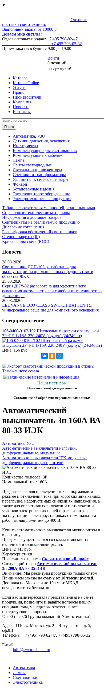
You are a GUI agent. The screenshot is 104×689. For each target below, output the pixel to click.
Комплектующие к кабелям (37, 155)
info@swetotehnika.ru (31, 649)
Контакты (22, 111)
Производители (27, 97)
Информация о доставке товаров (32, 217)
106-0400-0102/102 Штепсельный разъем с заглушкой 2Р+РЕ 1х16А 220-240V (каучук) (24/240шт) (50, 333)
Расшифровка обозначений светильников (39, 231)
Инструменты (25, 145)
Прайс (18, 92)
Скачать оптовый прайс (65, 558)
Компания (22, 102)
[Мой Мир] (59, 356)
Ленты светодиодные (32, 165)
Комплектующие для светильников (45, 150)
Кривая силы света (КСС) (25, 241)
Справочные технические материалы (36, 212)
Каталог (20, 78)
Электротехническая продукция (42, 198)
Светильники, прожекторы (37, 170)
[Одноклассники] (52, 356)
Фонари (20, 184)
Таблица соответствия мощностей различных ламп (48, 207)
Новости (21, 106)
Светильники (25, 677)
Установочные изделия (33, 189)
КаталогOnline (26, 82)
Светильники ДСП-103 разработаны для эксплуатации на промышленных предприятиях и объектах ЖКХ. (47, 271)
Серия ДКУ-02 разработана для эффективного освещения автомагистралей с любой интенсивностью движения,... (52, 291)
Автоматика (24, 667)
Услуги (19, 87)
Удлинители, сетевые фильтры (40, 179)
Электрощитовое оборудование (41, 194)
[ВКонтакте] (44, 356)
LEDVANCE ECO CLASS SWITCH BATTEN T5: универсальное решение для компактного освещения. (51, 307)
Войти (53, 58)
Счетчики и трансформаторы (39, 174)
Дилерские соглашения (23, 227)
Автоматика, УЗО (29, 136)
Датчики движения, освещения (41, 141)
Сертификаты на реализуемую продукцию (41, 222)
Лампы (19, 160)
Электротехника (28, 682)
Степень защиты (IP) (21, 236)
